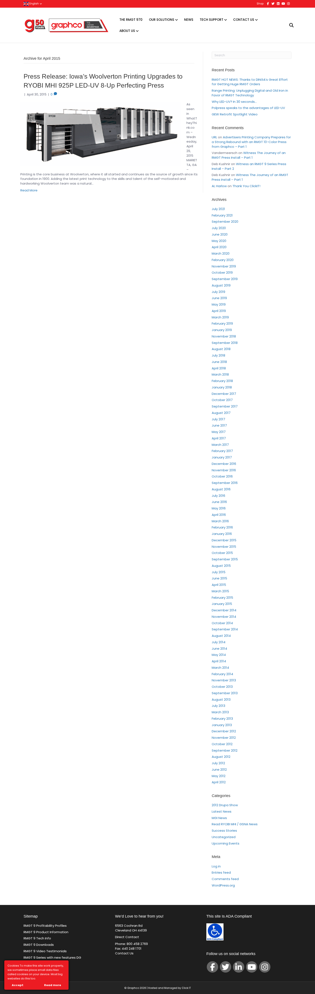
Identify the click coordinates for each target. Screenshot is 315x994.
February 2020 (223, 260)
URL (214, 137)
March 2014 (220, 667)
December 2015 (224, 540)
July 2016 (218, 495)
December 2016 (224, 463)
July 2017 (218, 419)
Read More (29, 190)
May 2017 (219, 432)
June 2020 (220, 234)
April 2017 (219, 438)
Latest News (221, 811)
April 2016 (219, 514)
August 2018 (221, 349)
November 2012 (224, 737)
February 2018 (222, 381)
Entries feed (221, 872)
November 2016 (224, 470)
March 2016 (220, 521)
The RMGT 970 (130, 19)
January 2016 (222, 533)
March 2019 (220, 317)
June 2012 (219, 769)
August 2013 (221, 699)
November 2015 (224, 546)
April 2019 (219, 311)
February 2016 (222, 527)
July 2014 (218, 642)
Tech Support (211, 19)
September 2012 (224, 750)
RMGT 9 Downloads (39, 944)
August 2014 (221, 635)
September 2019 (225, 279)
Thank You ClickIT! (246, 186)
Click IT (186, 988)
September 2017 (225, 406)
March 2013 (220, 712)
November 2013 (224, 680)
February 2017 (222, 451)
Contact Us (243, 19)
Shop (260, 3)
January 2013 (222, 725)
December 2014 (224, 610)
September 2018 (225, 342)
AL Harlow (219, 186)
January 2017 (222, 457)
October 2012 (222, 744)
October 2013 (222, 686)
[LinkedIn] (238, 967)
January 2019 (222, 330)
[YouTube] (251, 967)
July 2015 (218, 572)
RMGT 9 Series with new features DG (52, 957)
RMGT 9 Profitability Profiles (45, 925)
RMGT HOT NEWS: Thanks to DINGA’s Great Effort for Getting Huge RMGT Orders (250, 82)
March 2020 (221, 253)
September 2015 (225, 559)
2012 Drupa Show (225, 805)
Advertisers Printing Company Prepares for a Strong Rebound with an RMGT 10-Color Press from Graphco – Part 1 (251, 142)
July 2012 (218, 763)
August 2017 (221, 412)
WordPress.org (223, 885)
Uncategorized (224, 837)
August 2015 (221, 565)
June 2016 (219, 502)
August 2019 (221, 285)
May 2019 (219, 304)
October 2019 (222, 272)
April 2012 (219, 782)
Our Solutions (161, 19)
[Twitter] (225, 967)
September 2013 (225, 693)
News (188, 19)
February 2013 (222, 718)
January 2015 (222, 603)
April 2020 (219, 247)
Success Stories (224, 830)
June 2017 (219, 425)
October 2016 (222, 476)
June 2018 (219, 362)
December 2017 (224, 393)
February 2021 (222, 215)
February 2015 (222, 597)
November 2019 (224, 266)
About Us (127, 30)
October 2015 (222, 553)
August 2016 (221, 489)
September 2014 (225, 629)
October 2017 (222, 400)
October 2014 (222, 623)
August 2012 (221, 756)
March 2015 (220, 591)
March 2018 (220, 374)
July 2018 (218, 355)
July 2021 (218, 209)
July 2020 (219, 228)
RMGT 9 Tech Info (37, 938)
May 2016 (219, 508)
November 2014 (224, 616)
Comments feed (225, 879)
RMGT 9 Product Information (46, 932)
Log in (216, 866)
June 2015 (219, 578)
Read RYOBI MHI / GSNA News (235, 824)
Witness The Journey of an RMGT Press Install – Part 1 (249, 155)
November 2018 (224, 336)
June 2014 (219, 648)
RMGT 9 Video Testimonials (45, 951)
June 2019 (219, 298)
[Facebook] (212, 967)
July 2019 (218, 292)
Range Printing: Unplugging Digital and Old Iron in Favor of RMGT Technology (250, 92)
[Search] (288, 25)
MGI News (219, 818)
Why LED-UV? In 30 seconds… (234, 101)
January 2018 (222, 387)
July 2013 (218, 705)
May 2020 (219, 241)
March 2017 (220, 444)
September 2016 (225, 483)
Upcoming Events (225, 843)
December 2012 (224, 731)
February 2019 (222, 323)
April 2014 (219, 661)
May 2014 (219, 654)
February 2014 (222, 674)
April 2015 (219, 584)
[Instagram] (264, 967)
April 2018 (219, 368)
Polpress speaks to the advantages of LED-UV (248, 108)
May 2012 (218, 776)
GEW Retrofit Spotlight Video (235, 114)
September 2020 (225, 221)
